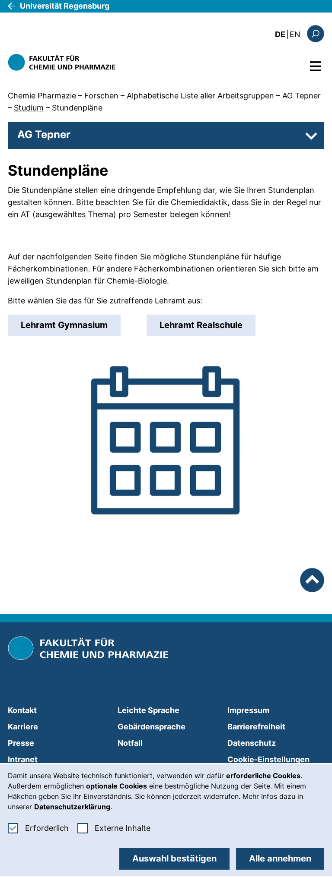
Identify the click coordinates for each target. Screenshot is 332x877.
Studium (29, 107)
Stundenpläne (77, 107)
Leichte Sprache (148, 710)
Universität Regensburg (64, 5)
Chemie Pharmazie (42, 95)
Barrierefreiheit (256, 726)
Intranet (23, 759)
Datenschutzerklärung (72, 806)
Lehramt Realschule (201, 325)
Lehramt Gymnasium (64, 325)
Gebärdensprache (151, 726)
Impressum (248, 710)
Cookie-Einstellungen (268, 759)
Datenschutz (251, 743)
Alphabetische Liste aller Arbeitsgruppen (200, 95)
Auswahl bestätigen (174, 858)
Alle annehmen (280, 858)
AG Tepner (301, 95)
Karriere (23, 726)
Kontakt (22, 710)
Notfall (130, 743)
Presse (21, 743)
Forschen (101, 95)
